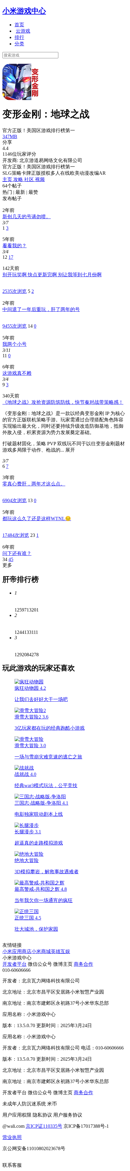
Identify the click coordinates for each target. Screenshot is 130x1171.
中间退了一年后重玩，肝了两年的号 (41, 309)
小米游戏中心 (24, 11)
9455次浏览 (14, 326)
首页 (19, 24)
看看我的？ (14, 245)
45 (10, 559)
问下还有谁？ (16, 553)
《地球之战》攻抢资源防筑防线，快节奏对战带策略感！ (62, 402)
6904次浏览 (14, 500)
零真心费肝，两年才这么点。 (33, 483)
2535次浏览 (14, 291)
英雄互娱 (60, 951)
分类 (19, 43)
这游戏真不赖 (16, 373)
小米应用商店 (16, 951)
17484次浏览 (15, 535)
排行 (19, 37)
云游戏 (23, 31)
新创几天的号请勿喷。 (26, 216)
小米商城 (41, 951)
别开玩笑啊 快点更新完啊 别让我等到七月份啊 (52, 274)
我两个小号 (14, 344)
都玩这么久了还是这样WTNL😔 (36, 518)
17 (10, 257)
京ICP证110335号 (44, 1126)
